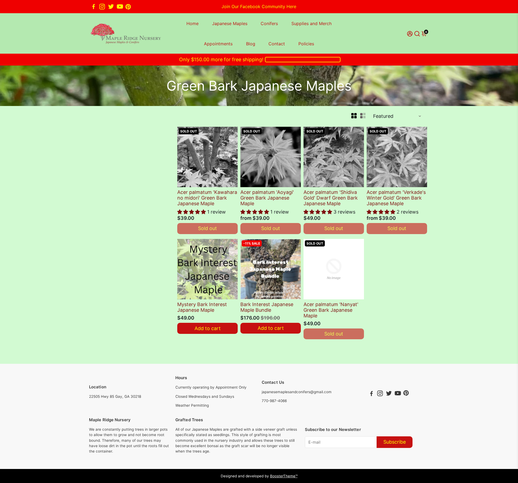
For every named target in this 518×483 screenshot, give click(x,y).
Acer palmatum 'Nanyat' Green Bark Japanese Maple (331, 310)
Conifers (269, 23)
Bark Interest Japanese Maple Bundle (266, 307)
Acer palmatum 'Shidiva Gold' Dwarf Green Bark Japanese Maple (331, 197)
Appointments (218, 43)
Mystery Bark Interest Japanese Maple (202, 307)
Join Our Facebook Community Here (258, 6)
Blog (250, 43)
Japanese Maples (229, 23)
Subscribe (394, 442)
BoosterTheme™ (284, 476)
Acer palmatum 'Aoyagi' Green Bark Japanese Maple (267, 197)
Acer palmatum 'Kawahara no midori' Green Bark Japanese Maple (207, 197)
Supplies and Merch (311, 23)
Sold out (207, 228)
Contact (276, 43)
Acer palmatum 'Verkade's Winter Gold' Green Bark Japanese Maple (396, 197)
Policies (306, 43)
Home (192, 23)
